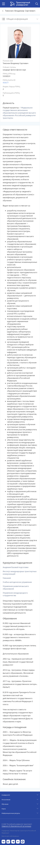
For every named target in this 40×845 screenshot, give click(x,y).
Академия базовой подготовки (15, 567)
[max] (23, 841)
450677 (6, 82)
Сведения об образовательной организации (16, 826)
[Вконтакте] (3, 841)
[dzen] (18, 841)
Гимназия (7, 578)
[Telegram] (13, 841)
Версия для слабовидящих (10, 836)
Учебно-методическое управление (17, 582)
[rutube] (8, 841)
